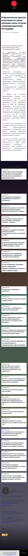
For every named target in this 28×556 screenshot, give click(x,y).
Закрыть (24, 553)
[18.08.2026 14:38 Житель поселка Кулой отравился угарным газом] (14, 408)
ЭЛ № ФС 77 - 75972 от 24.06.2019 (10, 512)
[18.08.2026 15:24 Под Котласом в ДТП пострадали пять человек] (14, 386)
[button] (25, 35)
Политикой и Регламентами (7, 503)
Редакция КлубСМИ (6, 522)
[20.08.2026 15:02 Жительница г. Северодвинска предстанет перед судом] (14, 305)
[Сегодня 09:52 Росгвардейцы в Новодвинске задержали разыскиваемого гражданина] (14, 193)
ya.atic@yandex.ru (8, 518)
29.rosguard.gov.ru (15, 32)
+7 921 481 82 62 (13, 521)
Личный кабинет (14, 8)
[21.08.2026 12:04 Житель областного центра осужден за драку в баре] (14, 295)
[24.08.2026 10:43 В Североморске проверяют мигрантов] (14, 286)
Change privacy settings (6, 505)
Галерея (4, 546)
